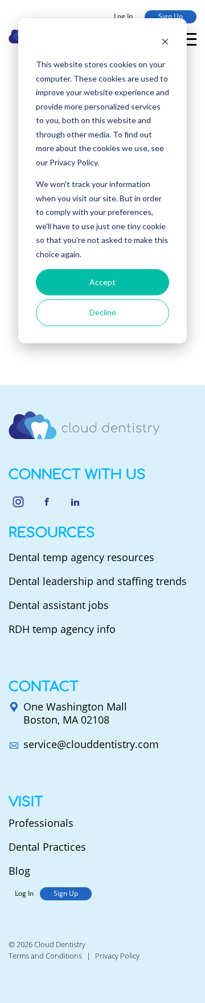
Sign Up (170, 16)
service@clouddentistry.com (91, 744)
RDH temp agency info (62, 629)
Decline (102, 312)
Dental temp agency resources (81, 557)
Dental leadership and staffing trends (98, 581)
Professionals (41, 823)
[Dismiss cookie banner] (165, 43)
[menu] (188, 39)
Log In (123, 16)
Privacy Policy (117, 956)
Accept (102, 282)
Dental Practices (47, 847)
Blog (19, 871)
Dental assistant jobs (59, 605)
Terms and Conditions (45, 956)
